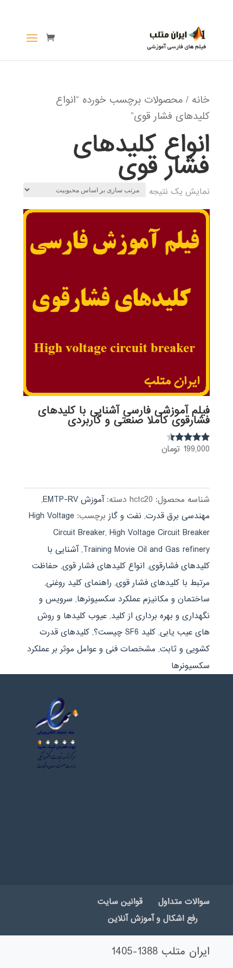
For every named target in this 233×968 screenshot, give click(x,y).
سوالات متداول (184, 901)
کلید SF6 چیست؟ (125, 632)
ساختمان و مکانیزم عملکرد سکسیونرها (143, 599)
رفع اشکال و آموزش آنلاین (153, 918)
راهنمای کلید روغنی (79, 582)
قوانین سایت (120, 901)
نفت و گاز (124, 516)
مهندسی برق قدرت (178, 516)
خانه (201, 100)
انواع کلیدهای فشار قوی (103, 566)
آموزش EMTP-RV (73, 499)
